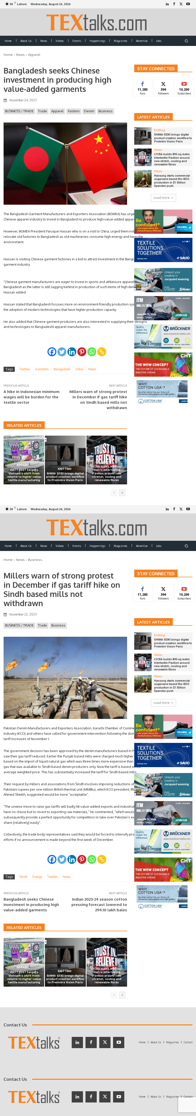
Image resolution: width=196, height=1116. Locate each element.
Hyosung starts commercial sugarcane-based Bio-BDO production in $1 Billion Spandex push (172, 181)
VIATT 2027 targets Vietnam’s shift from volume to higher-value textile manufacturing (24, 475)
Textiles (24, 369)
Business (106, 111)
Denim (89, 111)
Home (8, 55)
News (20, 55)
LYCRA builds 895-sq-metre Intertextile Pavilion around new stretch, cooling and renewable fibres (106, 473)
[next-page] (122, 492)
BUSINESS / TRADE (19, 111)
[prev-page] (114, 492)
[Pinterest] (81, 351)
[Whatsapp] (91, 351)
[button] (186, 41)
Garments (41, 369)
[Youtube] (188, 4)
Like (143, 83)
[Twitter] (181, 4)
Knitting (64, 469)
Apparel (34, 55)
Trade (42, 111)
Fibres (106, 462)
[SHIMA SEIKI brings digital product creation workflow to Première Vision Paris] (65, 460)
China (79, 369)
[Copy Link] (101, 351)
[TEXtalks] (98, 22)
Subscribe (184, 83)
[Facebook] (174, 4)
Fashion (74, 111)
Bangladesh (62, 369)
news (92, 369)
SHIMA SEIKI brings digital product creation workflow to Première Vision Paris (65, 477)
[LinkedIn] (167, 4)
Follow (163, 83)
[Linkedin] (71, 351)
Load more (162, 197)
